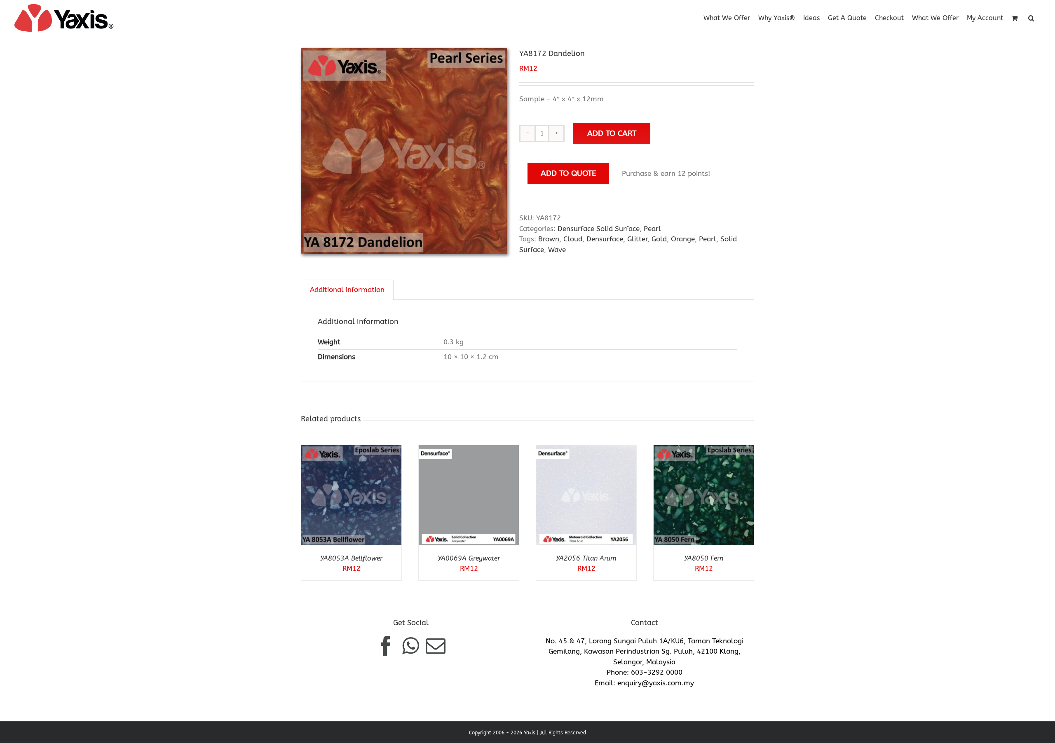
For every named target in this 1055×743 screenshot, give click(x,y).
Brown (548, 239)
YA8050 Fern (703, 558)
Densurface (604, 239)
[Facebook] (386, 646)
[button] (1031, 17)
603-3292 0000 (656, 672)
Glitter (637, 239)
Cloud (572, 239)
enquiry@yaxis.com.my (655, 683)
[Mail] (435, 646)
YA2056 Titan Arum (586, 558)
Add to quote (568, 173)
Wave (557, 249)
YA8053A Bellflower (351, 558)
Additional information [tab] (347, 289)
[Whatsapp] (410, 646)
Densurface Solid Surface (599, 228)
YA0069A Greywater (469, 558)
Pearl (652, 228)
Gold (659, 239)
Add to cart (611, 133)
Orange (683, 239)
